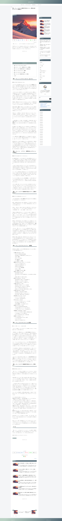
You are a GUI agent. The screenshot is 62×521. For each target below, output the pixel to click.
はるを (45, 89)
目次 (24, 63)
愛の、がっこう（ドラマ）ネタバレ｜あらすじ (20, 65)
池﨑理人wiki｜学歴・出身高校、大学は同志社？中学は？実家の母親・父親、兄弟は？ (45, 41)
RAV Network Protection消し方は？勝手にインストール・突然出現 (45, 55)
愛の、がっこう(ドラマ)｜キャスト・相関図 (20, 70)
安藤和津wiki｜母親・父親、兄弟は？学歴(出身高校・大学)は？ (45, 45)
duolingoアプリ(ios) (43, 104)
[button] (35, 40)
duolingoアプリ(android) (43, 103)
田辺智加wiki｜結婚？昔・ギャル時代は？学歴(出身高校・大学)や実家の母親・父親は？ (45, 48)
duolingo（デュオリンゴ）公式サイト (45, 105)
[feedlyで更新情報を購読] (24, 456)
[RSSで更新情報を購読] (25, 456)
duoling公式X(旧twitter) (43, 106)
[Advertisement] (24, 11)
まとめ (15, 75)
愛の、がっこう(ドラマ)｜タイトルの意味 (19, 72)
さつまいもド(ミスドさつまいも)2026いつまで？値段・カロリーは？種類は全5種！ (45, 52)
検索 (39, 97)
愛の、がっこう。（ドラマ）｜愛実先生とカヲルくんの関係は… (22, 67)
